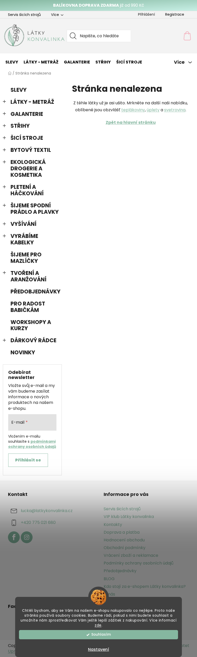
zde (98, 625)
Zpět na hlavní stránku (131, 122)
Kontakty (113, 525)
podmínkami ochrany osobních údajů (32, 444)
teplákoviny (133, 110)
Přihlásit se (28, 460)
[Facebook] (14, 537)
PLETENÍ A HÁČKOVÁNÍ (27, 190)
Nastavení (98, 649)
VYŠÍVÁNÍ (23, 224)
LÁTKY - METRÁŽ (32, 102)
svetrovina (174, 110)
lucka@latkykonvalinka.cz (47, 511)
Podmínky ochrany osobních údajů (138, 563)
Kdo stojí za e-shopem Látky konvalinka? (145, 586)
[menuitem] (12, 62)
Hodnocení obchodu (124, 540)
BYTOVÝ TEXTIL (31, 150)
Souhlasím (101, 634)
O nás (109, 594)
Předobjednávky (120, 571)
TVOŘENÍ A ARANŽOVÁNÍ (28, 276)
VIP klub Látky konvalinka (129, 517)
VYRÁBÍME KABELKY (24, 239)
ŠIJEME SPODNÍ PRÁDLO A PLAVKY (35, 209)
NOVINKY (23, 352)
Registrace (174, 14)
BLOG (109, 579)
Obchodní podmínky (124, 548)
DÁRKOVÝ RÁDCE (33, 340)
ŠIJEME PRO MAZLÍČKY (26, 258)
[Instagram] (27, 537)
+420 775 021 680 (38, 523)
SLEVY (19, 90)
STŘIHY (20, 125)
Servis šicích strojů (24, 14)
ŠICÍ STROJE (27, 138)
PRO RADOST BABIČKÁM (28, 307)
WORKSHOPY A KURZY (31, 325)
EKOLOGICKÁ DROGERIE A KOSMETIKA (28, 168)
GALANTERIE (27, 114)
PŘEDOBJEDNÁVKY (36, 291)
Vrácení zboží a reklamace (131, 555)
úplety (153, 110)
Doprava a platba (122, 532)
